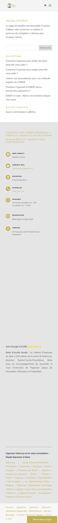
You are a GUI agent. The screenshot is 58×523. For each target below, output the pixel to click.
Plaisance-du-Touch (28, 470)
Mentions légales (34, 515)
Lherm (47, 466)
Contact (20, 515)
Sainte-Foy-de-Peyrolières (35, 462)
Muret (33, 474)
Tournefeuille (44, 478)
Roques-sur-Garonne (16, 474)
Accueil (9, 507)
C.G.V (9, 519)
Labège (19, 489)
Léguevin (45, 470)
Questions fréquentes (16, 511)
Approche (21, 507)
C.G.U (48, 515)
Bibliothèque (35, 511)
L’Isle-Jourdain (14, 481)
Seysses (10, 470)
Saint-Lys (10, 462)
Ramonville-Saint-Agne (40, 485)
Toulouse (21, 485)
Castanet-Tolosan (27, 493)
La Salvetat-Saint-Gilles (37, 481)
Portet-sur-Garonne (15, 497)
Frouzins (45, 474)
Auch (29, 497)
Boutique (10, 515)
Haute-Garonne (14, 457)
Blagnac (10, 485)
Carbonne (11, 493)
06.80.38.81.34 (18, 191)
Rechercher (45, 48)
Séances (45, 507)
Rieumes (37, 466)
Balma (10, 489)
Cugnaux (19, 478)
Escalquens (45, 493)
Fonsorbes (11, 466)
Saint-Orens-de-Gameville (38, 489)
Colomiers (31, 478)
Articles (47, 511)
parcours (33, 507)
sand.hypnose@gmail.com (22, 169)
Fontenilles (24, 466)
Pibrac (9, 478)
